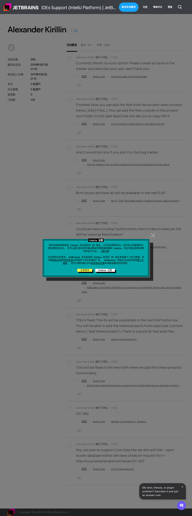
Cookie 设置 (105, 270)
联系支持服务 (129, 7)
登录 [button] (170, 7)
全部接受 (84, 270)
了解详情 (104, 251)
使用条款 (68, 260)
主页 (21, 7)
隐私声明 (57, 260)
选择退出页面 (98, 263)
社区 (145, 7)
